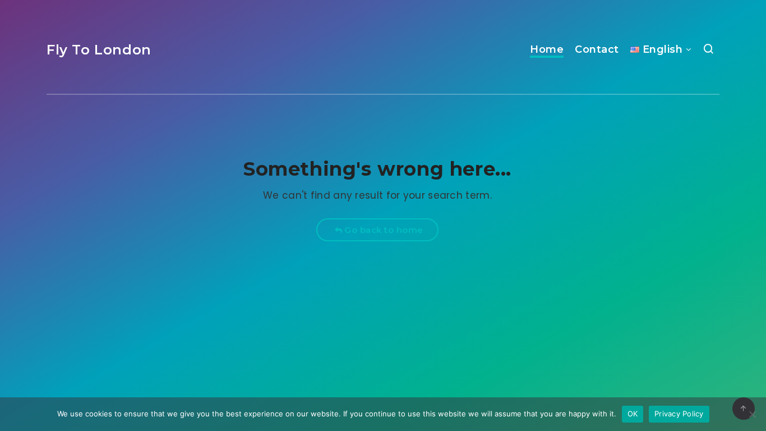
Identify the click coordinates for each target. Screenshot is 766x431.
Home (547, 49)
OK (632, 413)
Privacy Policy (679, 413)
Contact (597, 49)
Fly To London (99, 50)
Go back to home (382, 229)
